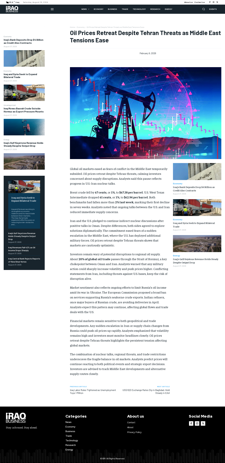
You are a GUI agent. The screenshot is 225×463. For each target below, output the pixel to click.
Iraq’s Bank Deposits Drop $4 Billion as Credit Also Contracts (23, 41)
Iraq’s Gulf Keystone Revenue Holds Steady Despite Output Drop (23, 144)
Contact (131, 422)
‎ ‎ (11, 204)
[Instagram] (213, 2)
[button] (203, 9)
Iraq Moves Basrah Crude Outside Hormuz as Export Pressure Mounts (24, 110)
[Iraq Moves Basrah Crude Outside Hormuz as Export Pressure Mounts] (24, 127)
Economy (7, 36)
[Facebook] (210, 2)
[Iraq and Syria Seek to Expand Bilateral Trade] (24, 93)
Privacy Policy (134, 432)
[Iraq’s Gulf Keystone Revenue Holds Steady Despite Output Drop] (24, 161)
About (130, 427)
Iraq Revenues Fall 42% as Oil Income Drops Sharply (21, 249)
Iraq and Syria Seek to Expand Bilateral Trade (20, 75)
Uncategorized (10, 105)
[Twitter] (217, 2)
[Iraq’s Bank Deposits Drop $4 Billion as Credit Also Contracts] (24, 58)
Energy (6, 139)
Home (72, 27)
